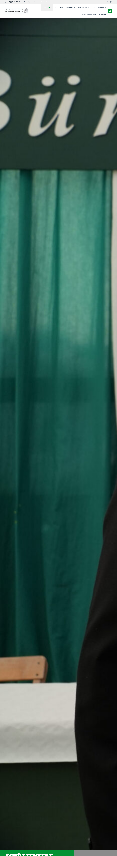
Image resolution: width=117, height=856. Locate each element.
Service (101, 7)
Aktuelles (59, 7)
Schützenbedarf (89, 14)
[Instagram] (111, 2)
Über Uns (69, 7)
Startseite (47, 7)
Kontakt (102, 14)
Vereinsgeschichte (85, 7)
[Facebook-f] (107, 2)
